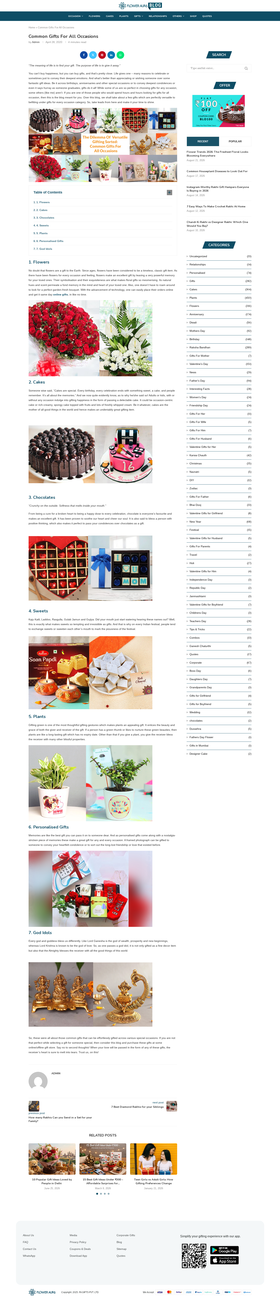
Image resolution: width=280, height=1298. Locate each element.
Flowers (94, 16)
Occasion (74, 16)
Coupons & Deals (80, 1248)
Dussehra (220, 729)
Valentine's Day (220, 364)
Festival (220, 530)
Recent (203, 141)
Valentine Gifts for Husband (220, 538)
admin (36, 42)
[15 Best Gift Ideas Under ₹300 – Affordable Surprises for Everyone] (102, 1159)
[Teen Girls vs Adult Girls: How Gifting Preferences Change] (153, 1159)
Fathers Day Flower (220, 737)
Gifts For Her (220, 413)
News (220, 372)
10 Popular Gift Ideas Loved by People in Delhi (52, 1181)
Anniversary (220, 314)
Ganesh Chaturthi (220, 646)
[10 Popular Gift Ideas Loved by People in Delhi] (52, 1159)
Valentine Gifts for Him (220, 571)
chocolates (220, 720)
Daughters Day (220, 679)
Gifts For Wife (220, 422)
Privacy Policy (78, 1242)
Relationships (158, 16)
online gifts (60, 294)
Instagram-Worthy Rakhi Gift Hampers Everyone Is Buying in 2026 (218, 189)
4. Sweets (42, 225)
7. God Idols (44, 248)
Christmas (220, 463)
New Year (220, 521)
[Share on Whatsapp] (120, 55)
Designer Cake (220, 753)
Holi (220, 563)
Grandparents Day (220, 687)
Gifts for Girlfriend (220, 695)
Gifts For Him (220, 430)
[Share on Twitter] (93, 55)
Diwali (220, 322)
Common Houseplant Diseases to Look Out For (217, 171)
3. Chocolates (45, 217)
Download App (78, 1255)
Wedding (220, 712)
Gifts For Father (220, 496)
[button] (33, 1169)
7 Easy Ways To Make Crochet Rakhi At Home (216, 206)
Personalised (220, 273)
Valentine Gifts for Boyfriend (220, 604)
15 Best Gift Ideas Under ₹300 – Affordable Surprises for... (103, 1181)
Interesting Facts (220, 389)
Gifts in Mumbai (220, 745)
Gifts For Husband (220, 438)
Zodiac (220, 488)
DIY (220, 480)
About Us (28, 1235)
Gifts (137, 16)
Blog (119, 1242)
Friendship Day (220, 405)
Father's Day (220, 380)
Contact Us (29, 1248)
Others (177, 16)
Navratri (220, 472)
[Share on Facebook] (84, 55)
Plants (123, 16)
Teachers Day (220, 621)
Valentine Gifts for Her (220, 447)
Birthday (220, 339)
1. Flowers (43, 202)
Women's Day (220, 397)
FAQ (25, 1242)
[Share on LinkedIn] (111, 55)
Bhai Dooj (220, 505)
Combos (220, 637)
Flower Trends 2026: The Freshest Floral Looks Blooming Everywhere (217, 154)
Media (73, 1235)
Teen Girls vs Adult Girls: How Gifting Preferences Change (153, 1181)
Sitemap (121, 1248)
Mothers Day (220, 331)
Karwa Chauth (220, 455)
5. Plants (42, 233)
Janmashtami (220, 596)
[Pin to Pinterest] (102, 55)
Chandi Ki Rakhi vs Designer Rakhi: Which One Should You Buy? (217, 224)
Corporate (220, 662)
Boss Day (220, 670)
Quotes (207, 16)
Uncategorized (220, 256)
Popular (235, 141)
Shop (193, 16)
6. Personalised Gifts (49, 241)
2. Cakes (41, 210)
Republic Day (220, 588)
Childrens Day (220, 612)
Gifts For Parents (220, 546)
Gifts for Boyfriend (220, 704)
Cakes (110, 16)
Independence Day (220, 579)
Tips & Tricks (220, 629)
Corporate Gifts (126, 1235)
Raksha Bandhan (220, 347)
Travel (220, 554)
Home (32, 27)
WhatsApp (29, 1255)
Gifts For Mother (220, 355)
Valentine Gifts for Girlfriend (220, 513)
